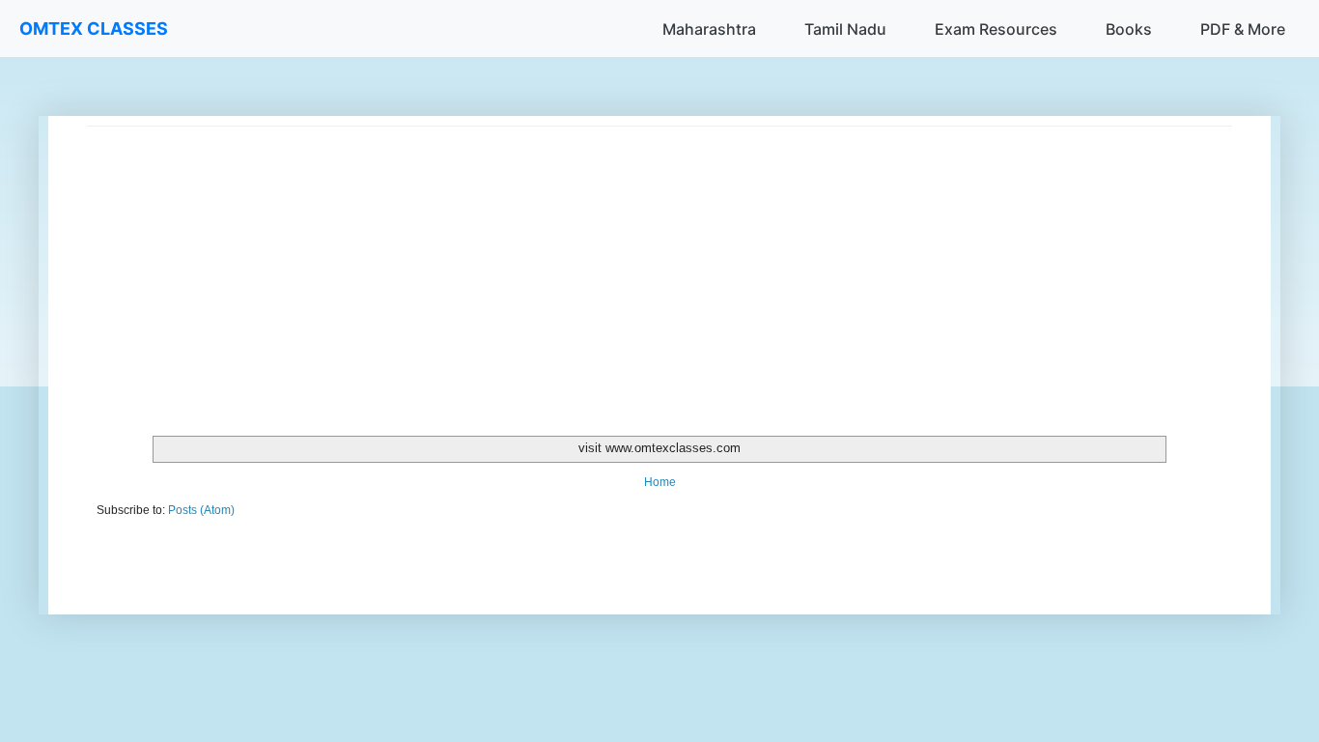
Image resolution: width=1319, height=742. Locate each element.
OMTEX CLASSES (93, 28)
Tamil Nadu (845, 29)
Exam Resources (996, 29)
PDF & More (1242, 29)
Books (1129, 29)
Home (660, 482)
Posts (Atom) (201, 510)
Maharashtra (709, 29)
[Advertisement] (659, 262)
